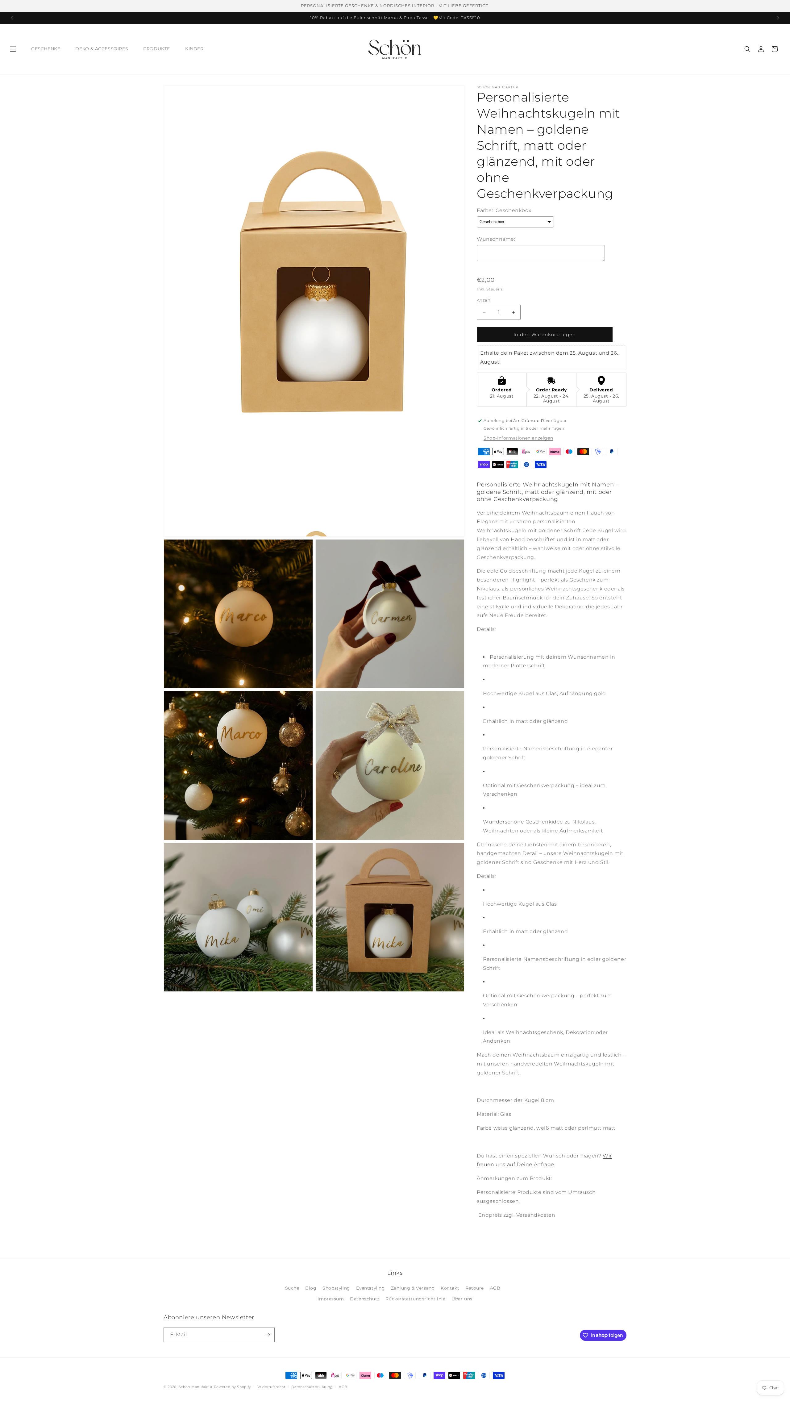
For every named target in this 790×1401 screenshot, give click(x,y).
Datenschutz (365, 1299)
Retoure (474, 1288)
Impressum (331, 1299)
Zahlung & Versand (412, 1288)
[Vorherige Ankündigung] (12, 18)
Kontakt (450, 1288)
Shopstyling (336, 1288)
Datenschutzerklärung (312, 1386)
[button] (13, 49)
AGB (495, 1288)
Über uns (461, 1299)
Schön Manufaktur (196, 1387)
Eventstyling (370, 1288)
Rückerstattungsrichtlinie (415, 1299)
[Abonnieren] (267, 1335)
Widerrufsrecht (271, 1386)
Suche (292, 1288)
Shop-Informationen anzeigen (518, 438)
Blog (310, 1288)
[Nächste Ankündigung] (778, 18)
